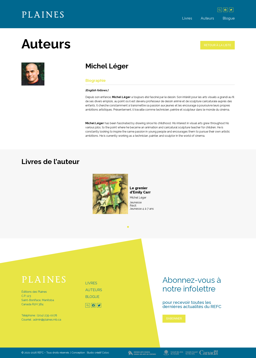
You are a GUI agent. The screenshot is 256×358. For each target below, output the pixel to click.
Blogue (229, 18)
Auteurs (207, 18)
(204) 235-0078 (47, 315)
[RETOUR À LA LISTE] (217, 48)
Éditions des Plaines (34, 291)
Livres (187, 18)
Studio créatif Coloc (98, 352)
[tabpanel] (128, 198)
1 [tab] (128, 227)
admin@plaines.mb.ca (47, 319)
